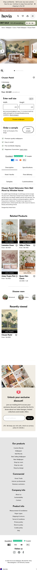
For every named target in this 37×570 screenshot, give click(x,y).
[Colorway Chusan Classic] (4, 86)
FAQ (18, 530)
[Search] (18, 16)
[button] (22, 16)
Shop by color (18, 465)
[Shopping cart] (27, 16)
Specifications (27, 167)
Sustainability (18, 497)
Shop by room (18, 462)
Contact (18, 500)
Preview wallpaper (19, 119)
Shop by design (18, 468)
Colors (14, 27)
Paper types (18, 513)
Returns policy (18, 525)
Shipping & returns (18, 516)
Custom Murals (18, 448)
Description (9, 167)
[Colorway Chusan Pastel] (8, 86)
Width (10, 104)
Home (3, 27)
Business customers (18, 484)
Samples (9, 181)
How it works (9, 174)
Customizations (27, 181)
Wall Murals (18, 454)
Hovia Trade (18, 478)
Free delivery (27, 174)
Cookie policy (18, 528)
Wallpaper (9, 27)
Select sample (28, 130)
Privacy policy (18, 522)
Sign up (29, 418)
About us (18, 494)
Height (26, 104)
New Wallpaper (18, 459)
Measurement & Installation (18, 511)
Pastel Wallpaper (21, 27)
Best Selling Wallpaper (18, 456)
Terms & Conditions (18, 519)
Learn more (23, 149)
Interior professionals (18, 481)
